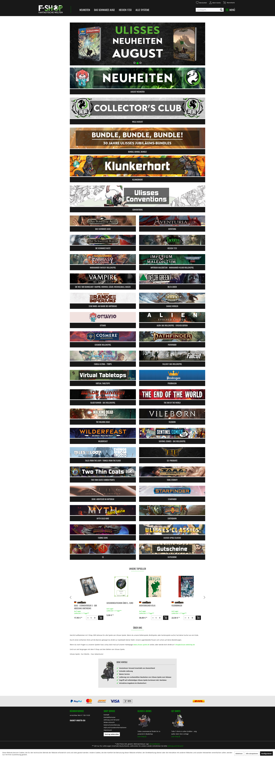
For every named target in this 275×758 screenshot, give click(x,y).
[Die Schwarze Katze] (103, 240)
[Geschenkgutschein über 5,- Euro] (88, 586)
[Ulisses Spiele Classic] (172, 529)
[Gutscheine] (172, 549)
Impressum (108, 730)
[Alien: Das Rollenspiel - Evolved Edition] (172, 317)
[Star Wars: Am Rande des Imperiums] (103, 298)
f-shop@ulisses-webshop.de (184, 645)
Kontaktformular (109, 717)
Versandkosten (154, 744)
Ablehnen (239, 754)
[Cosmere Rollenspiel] (103, 336)
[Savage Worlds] (172, 298)
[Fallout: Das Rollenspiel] (172, 356)
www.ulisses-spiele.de (141, 645)
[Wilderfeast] (103, 433)
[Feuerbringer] (153, 586)
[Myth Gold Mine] (103, 510)
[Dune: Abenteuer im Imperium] (103, 491)
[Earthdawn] (172, 510)
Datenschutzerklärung (112, 725)
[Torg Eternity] (172, 471)
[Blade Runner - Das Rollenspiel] (103, 394)
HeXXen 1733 (125, 10)
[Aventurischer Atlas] (121, 586)
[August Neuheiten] (137, 78)
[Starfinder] (172, 491)
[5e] (103, 549)
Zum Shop (141, 736)
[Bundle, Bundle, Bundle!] (137, 138)
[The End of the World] (172, 394)
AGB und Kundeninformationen (115, 727)
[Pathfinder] (172, 336)
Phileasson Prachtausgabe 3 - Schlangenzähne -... (184, 607)
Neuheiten (84, 10)
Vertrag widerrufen (112, 734)
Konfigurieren (266, 754)
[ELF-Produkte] (172, 452)
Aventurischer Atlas (115, 605)
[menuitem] (201, 2)
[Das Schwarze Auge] (103, 221)
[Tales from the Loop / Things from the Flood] (103, 452)
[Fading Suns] (103, 529)
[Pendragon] (172, 375)
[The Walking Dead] (103, 414)
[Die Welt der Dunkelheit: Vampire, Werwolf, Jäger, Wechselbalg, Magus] (103, 278)
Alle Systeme (142, 10)
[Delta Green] (172, 278)
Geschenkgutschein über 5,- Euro (87, 603)
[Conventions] (137, 196)
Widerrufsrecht (109, 722)
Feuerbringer (144, 605)
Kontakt (106, 715)
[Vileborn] (172, 414)
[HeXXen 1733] (172, 240)
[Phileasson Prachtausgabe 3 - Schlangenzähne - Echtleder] (186, 586)
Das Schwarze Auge (104, 10)
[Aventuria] (172, 221)
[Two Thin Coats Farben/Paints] (103, 471)
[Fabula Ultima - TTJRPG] (103, 356)
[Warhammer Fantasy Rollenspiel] (103, 259)
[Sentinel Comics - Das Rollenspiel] (172, 433)
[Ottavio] (103, 317)
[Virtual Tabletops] (103, 375)
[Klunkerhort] (137, 165)
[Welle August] (137, 108)
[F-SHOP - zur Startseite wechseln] (51, 9)
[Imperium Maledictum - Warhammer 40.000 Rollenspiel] (172, 259)
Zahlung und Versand (111, 720)
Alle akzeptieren (252, 754)
